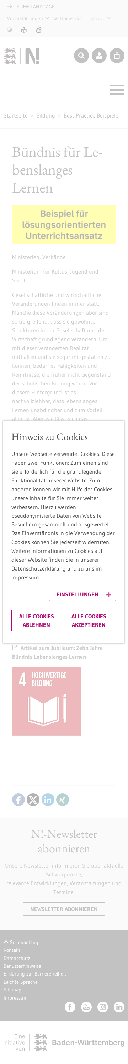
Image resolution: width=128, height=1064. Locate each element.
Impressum (25, 577)
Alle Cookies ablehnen (36, 620)
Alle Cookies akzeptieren (88, 620)
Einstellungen (77, 594)
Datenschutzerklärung (38, 568)
